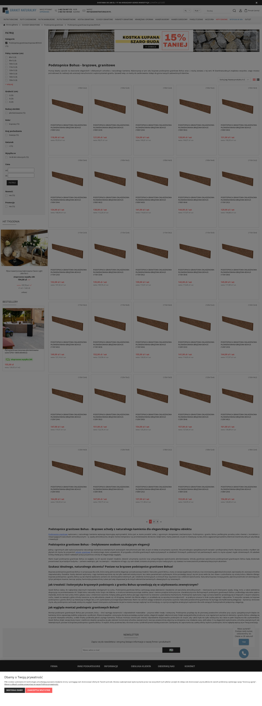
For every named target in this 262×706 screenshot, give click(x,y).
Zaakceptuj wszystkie (38, 690)
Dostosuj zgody (14, 690)
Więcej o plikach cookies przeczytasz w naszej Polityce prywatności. (31, 684)
